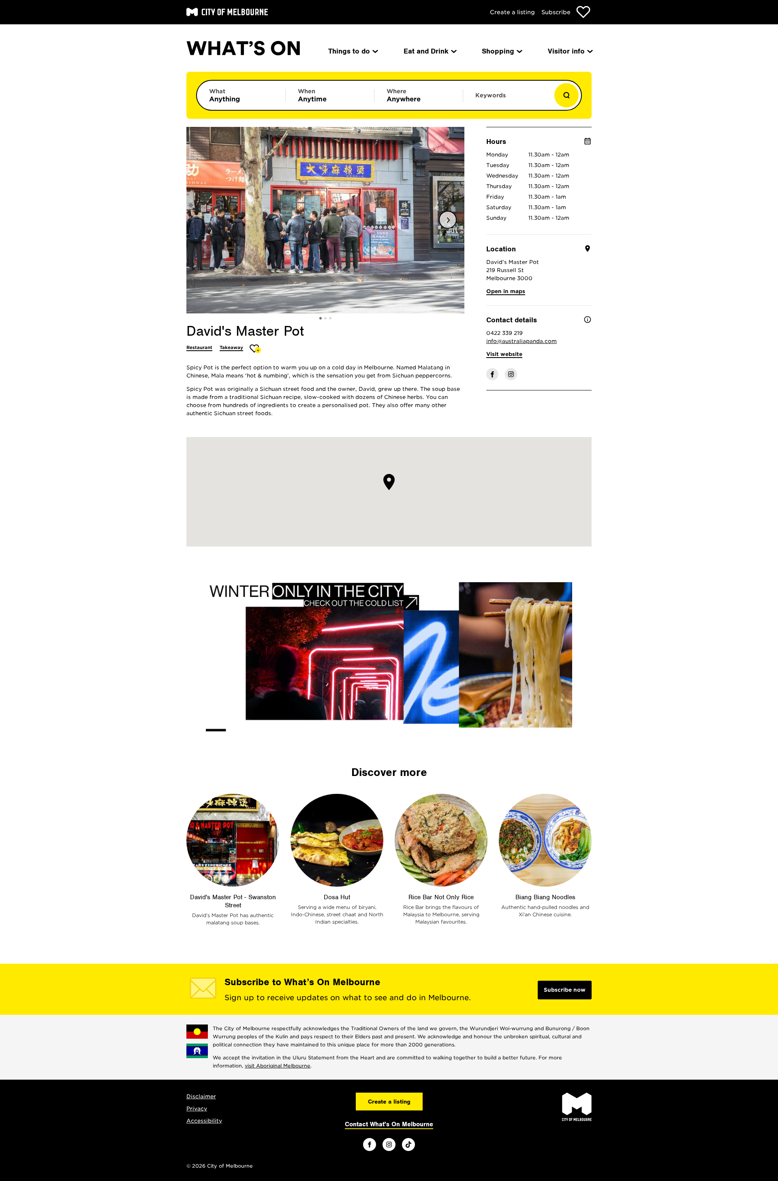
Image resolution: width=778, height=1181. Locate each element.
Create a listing (512, 12)
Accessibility (204, 1121)
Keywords (490, 95)
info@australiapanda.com (521, 341)
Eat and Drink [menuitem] (426, 51)
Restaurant (199, 347)
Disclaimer (201, 1096)
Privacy (196, 1109)
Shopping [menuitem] (498, 51)
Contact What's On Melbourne (389, 1124)
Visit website (504, 354)
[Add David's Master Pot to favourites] (255, 348)
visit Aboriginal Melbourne (277, 1066)
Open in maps (505, 291)
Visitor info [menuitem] (566, 51)
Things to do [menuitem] (349, 51)
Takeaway (231, 347)
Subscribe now (565, 990)
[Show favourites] (583, 11)
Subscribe (556, 12)
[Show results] (566, 95)
